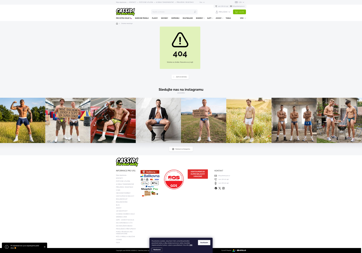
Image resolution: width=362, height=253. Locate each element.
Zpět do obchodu (181, 77)
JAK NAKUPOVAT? (122, 211)
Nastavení (157, 250)
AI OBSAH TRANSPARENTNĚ (165, 2)
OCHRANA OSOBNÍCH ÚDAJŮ (125, 214)
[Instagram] (223, 187)
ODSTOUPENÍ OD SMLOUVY (125, 196)
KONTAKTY (132, 2)
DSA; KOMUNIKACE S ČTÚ (124, 223)
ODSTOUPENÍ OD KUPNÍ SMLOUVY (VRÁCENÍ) (198, 174)
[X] (219, 187)
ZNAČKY (118, 208)
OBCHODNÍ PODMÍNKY (123, 193)
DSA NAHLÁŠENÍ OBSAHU (124, 226)
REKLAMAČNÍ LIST (122, 199)
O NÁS (118, 190)
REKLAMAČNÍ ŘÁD (121, 202)
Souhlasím (204, 242)
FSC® (118, 242)
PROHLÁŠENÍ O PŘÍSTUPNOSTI (126, 229)
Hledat (195, 12)
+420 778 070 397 (223, 179)
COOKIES (119, 239)
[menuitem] (124, 18)
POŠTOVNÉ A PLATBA (146, 2)
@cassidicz (181, 93)
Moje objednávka (121, 2)
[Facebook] (215, 187)
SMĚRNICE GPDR (121, 217)
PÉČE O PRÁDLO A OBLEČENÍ (125, 236)
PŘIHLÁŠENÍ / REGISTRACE (185, 2)
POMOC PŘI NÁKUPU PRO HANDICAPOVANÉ (124, 232)
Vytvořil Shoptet (226, 250)
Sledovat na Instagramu (182, 149)
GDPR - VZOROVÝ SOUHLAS (125, 220)
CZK (240, 2)
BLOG (118, 205)
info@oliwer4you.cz (224, 175)
